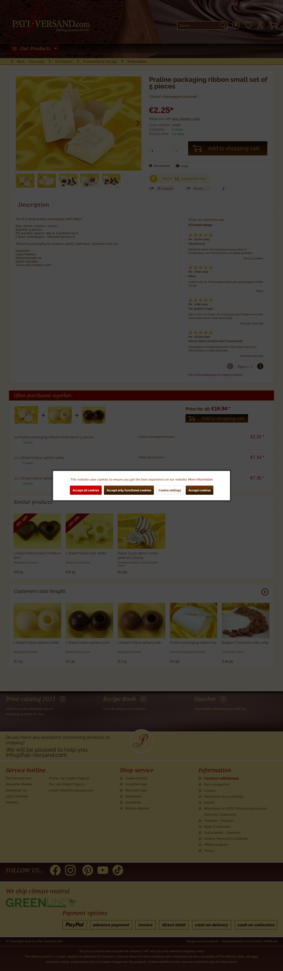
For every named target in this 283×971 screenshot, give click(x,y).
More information (200, 479)
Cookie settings (170, 490)
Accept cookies (199, 490)
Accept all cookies (86, 490)
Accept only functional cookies (129, 490)
